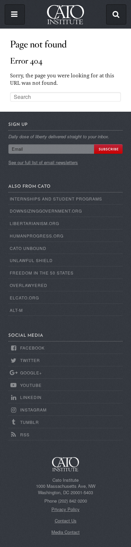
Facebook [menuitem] (32, 348)
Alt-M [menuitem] (16, 310)
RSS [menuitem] (25, 434)
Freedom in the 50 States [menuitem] (42, 273)
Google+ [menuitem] (31, 372)
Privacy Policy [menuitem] (65, 509)
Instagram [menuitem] (33, 409)
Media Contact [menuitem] (65, 532)
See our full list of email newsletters (43, 162)
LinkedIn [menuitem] (31, 397)
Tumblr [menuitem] (29, 422)
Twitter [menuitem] (30, 360)
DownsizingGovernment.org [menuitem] (46, 211)
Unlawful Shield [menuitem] (31, 260)
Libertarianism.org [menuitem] (34, 223)
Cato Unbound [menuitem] (28, 248)
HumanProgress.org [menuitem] (36, 236)
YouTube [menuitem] (31, 385)
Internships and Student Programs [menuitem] (56, 199)
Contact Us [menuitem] (66, 521)
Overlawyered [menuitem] (28, 285)
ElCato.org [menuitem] (24, 297)
